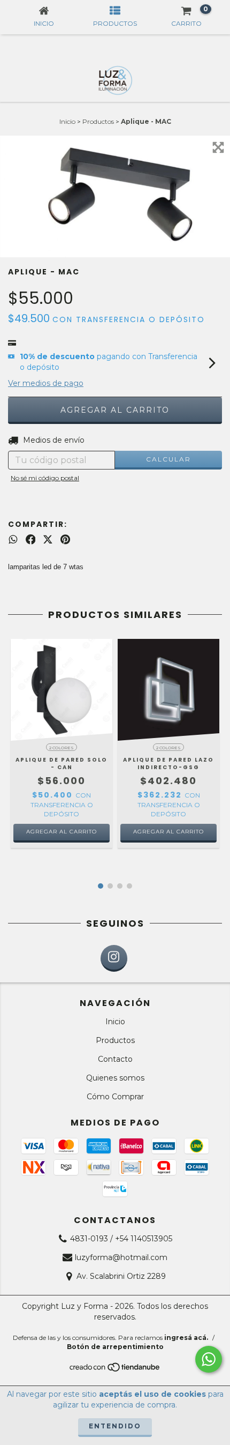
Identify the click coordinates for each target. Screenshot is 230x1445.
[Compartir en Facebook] (31, 539)
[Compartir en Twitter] (48, 539)
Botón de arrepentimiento (115, 1347)
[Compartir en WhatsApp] (13, 539)
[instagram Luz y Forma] (114, 958)
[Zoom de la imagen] (218, 147)
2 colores (61, 747)
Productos (98, 121)
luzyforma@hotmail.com (121, 1257)
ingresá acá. (186, 1338)
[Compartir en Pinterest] (65, 539)
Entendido (115, 1426)
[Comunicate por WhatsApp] (208, 1359)
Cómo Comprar (115, 1096)
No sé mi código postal (45, 478)
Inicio (67, 121)
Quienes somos (115, 1078)
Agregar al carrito (61, 831)
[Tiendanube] (115, 1370)
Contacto (115, 1059)
